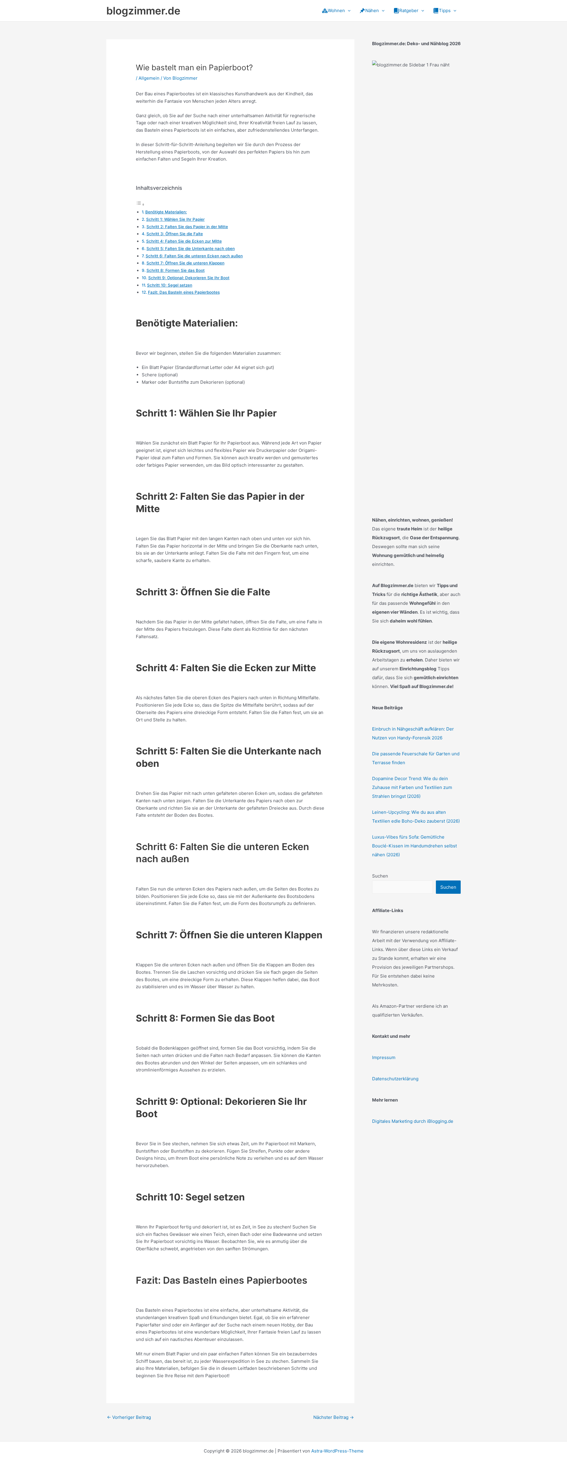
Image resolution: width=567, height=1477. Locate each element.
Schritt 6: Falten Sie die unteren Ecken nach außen (194, 256)
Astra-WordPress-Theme (337, 1451)
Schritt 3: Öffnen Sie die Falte (174, 233)
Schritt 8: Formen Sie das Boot (175, 270)
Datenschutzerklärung (395, 1078)
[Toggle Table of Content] (140, 204)
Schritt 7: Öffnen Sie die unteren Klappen (185, 263)
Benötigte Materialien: (166, 212)
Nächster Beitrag (333, 1417)
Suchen (380, 876)
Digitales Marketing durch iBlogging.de (412, 1121)
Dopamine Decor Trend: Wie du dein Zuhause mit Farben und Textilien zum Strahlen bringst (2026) (412, 787)
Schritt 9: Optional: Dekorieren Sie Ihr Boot (188, 277)
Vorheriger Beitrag (129, 1417)
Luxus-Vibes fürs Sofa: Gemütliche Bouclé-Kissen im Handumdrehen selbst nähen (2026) (414, 845)
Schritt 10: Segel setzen (169, 285)
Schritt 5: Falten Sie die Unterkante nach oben (190, 248)
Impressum (383, 1057)
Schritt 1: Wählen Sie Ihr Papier (175, 219)
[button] (348, 10)
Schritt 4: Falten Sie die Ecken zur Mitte (184, 241)
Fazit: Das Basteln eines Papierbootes (184, 292)
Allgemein (149, 78)
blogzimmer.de (143, 10)
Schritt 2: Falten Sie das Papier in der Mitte (187, 226)
